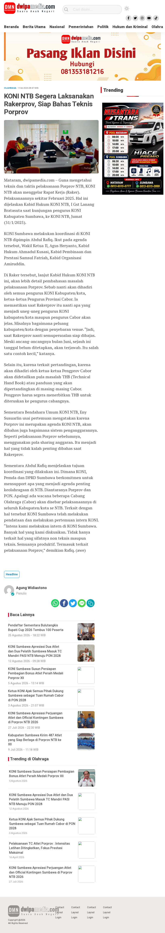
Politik (102, 27)
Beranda (11, 27)
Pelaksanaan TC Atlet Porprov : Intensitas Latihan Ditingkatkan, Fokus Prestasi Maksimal (39, 848)
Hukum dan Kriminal (129, 27)
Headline (12, 574)
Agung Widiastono (31, 588)
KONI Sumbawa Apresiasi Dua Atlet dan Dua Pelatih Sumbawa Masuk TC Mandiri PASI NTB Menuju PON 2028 (41, 800)
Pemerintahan (81, 27)
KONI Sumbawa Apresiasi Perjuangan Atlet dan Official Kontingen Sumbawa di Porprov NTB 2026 (40, 872)
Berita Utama (34, 27)
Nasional (57, 27)
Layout (59, 912)
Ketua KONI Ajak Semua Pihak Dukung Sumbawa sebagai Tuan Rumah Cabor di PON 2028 (42, 824)
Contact (59, 907)
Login (58, 917)
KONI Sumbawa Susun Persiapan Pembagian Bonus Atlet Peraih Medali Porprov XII (41, 773)
